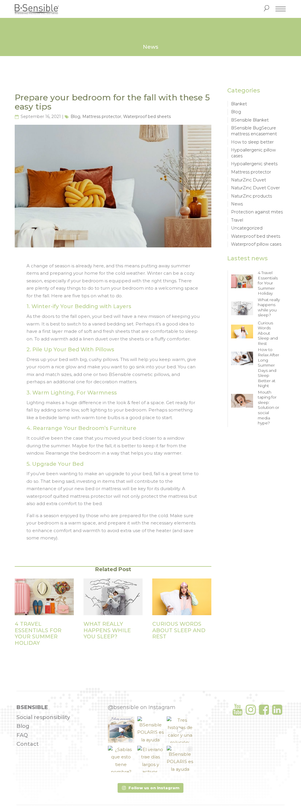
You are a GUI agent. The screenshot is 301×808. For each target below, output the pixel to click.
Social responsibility (43, 717)
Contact (27, 744)
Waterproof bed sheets (147, 116)
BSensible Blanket (250, 120)
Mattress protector (101, 116)
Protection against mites (257, 212)
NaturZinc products (251, 196)
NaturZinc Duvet (248, 180)
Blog (75, 116)
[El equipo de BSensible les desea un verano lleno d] (121, 729)
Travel (237, 220)
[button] (150, 788)
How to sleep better (252, 142)
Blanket (239, 104)
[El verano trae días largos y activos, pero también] (150, 759)
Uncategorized (246, 228)
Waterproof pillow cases (256, 244)
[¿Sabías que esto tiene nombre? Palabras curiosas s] (121, 759)
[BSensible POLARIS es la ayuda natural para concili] (150, 729)
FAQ (22, 735)
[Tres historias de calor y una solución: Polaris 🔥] (180, 729)
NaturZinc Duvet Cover (255, 187)
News (237, 204)
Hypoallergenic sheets (254, 163)
